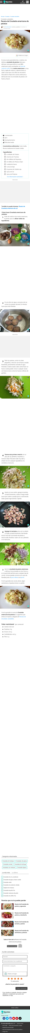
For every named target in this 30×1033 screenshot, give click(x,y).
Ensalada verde (7, 882)
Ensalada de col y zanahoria (11, 877)
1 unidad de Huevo (11, 164)
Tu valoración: (15, 981)
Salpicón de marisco (9, 888)
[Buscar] (28, 2)
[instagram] (10, 1018)
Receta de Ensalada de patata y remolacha (21, 914)
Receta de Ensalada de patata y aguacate (21, 905)
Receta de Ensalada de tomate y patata (21, 923)
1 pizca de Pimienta (11, 174)
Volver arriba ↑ (15, 1008)
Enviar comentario (21, 988)
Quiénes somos (20, 1023)
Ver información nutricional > (15, 177)
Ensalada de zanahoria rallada (11, 885)
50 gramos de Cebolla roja (13, 169)
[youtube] (13, 1018)
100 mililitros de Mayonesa (13, 159)
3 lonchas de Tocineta (12, 157)
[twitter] (7, 1018)
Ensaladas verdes (7, 864)
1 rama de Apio (10, 167)
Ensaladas (7, 16)
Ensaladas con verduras (9, 867)
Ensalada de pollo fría (9, 890)
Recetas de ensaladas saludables (13, 618)
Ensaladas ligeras (21, 867)
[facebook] (4, 1018)
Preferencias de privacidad (7, 1027)
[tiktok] (20, 1018)
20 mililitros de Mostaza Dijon (14, 162)
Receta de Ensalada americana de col (13, 207)
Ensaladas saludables (14, 16)
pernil (22, 577)
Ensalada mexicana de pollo (11, 893)
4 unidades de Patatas (12, 154)
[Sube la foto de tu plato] (20, 946)
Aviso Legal (4, 1025)
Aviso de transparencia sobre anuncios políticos (12, 1029)
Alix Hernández (8, 27)
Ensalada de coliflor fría (10, 896)
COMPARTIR (22, 3)
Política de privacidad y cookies (15, 1025)
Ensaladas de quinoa (21, 861)
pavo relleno (14, 577)
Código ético (5, 1031)
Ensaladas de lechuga (20, 864)
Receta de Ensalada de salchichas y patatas (21, 932)
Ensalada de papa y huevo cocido (12, 880)
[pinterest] (16, 1018)
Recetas (2, 16)
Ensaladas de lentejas (8, 861)
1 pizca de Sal (10, 172)
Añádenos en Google (23, 55)
